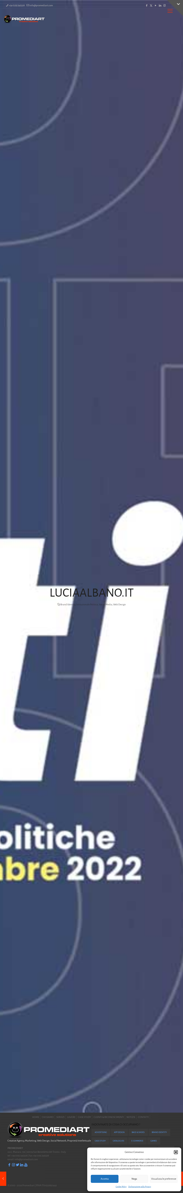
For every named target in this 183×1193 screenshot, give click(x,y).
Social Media (105, 604)
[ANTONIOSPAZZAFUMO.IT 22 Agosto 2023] (3, 1179)
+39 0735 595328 (17, 5)
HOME (35, 1117)
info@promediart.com (41, 5)
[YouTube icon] (155, 5)
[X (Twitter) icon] (151, 5)
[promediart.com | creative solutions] (24, 19)
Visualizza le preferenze (163, 1178)
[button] (176, 1152)
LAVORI (71, 1117)
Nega (134, 1178)
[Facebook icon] (146, 5)
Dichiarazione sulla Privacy (139, 1187)
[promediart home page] (49, 1137)
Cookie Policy (121, 1187)
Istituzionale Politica (87, 604)
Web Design (119, 604)
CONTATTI (143, 1117)
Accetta (105, 1178)
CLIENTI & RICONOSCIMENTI (109, 1117)
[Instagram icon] (164, 5)
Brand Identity (67, 604)
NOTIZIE (131, 1117)
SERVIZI (60, 1117)
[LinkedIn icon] (160, 5)
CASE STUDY (84, 1117)
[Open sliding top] (175, 8)
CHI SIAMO (48, 1117)
